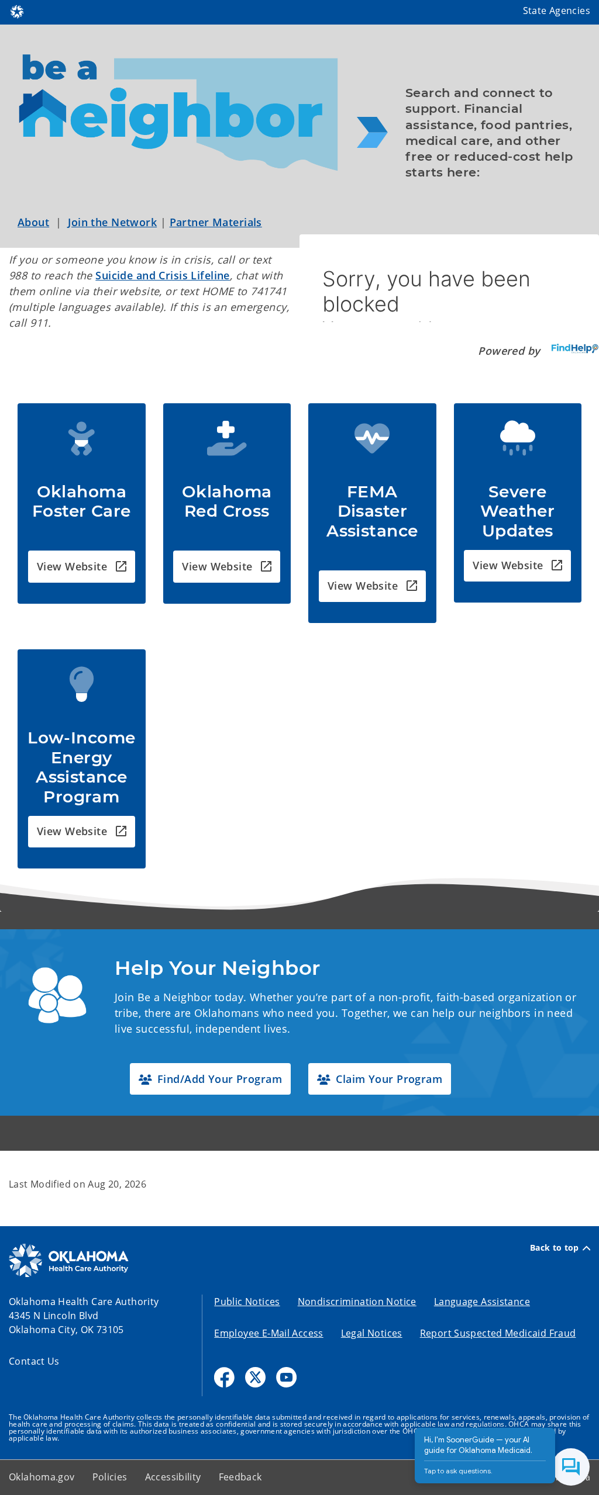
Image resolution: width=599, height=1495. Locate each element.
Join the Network (112, 222)
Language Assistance (482, 1301)
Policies (110, 1476)
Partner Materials (216, 222)
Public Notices (247, 1301)
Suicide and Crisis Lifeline (162, 275)
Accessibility (173, 1476)
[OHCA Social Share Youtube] (286, 1377)
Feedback (240, 1476)
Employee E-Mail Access (268, 1333)
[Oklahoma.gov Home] (17, 10)
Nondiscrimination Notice (357, 1301)
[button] (81, 567)
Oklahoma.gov (42, 1476)
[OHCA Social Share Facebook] (224, 1377)
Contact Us (34, 1361)
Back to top (554, 1248)
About (33, 222)
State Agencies (556, 10)
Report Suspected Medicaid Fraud (498, 1333)
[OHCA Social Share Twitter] (255, 1377)
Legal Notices (371, 1333)
